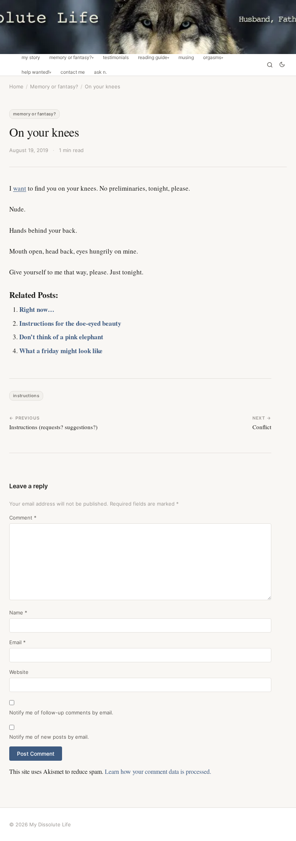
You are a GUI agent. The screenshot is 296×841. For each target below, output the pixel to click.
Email (17, 642)
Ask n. (100, 72)
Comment (23, 517)
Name (18, 612)
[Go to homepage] (148, 27)
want (19, 188)
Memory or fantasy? (70, 57)
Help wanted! (35, 72)
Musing (186, 57)
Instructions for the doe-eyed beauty (70, 323)
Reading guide (152, 57)
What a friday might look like (61, 350)
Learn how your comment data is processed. (158, 771)
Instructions (26, 395)
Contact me (73, 72)
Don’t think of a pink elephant (61, 337)
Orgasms (212, 57)
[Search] (269, 64)
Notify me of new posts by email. (49, 737)
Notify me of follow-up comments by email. (61, 712)
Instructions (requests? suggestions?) (53, 427)
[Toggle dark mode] (282, 65)
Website (19, 672)
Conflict (261, 427)
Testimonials (116, 57)
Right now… (36, 309)
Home (16, 86)
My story (31, 57)
